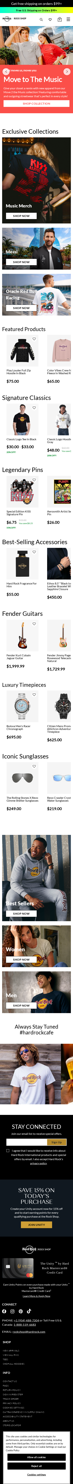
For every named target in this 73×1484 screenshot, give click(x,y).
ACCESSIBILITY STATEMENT (17, 1416)
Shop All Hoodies (13, 1363)
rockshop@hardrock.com (29, 1331)
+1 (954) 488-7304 (26, 1320)
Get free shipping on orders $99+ (36, 3)
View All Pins (11, 1355)
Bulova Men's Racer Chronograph (18, 727)
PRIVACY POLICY (12, 1403)
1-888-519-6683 (25, 1324)
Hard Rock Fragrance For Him (22, 585)
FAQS (6, 1385)
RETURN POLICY (12, 1390)
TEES (5, 1359)
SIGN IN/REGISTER (13, 1394)
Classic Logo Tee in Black (21, 439)
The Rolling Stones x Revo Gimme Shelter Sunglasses (22, 799)
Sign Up (57, 1142)
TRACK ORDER (11, 1399)
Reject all (36, 1466)
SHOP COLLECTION (36, 107)
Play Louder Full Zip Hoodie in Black (19, 372)
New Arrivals (11, 1350)
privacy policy (38, 1163)
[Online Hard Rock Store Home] (14, 18)
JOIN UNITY (36, 1224)
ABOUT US (8, 1421)
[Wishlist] (50, 19)
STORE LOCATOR (12, 1425)
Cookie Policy (12, 1450)
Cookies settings (13, 1407)
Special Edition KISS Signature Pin (19, 513)
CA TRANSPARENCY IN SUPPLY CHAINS (23, 1412)
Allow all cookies (36, 1457)
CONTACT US (10, 1381)
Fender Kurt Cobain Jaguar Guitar (19, 656)
